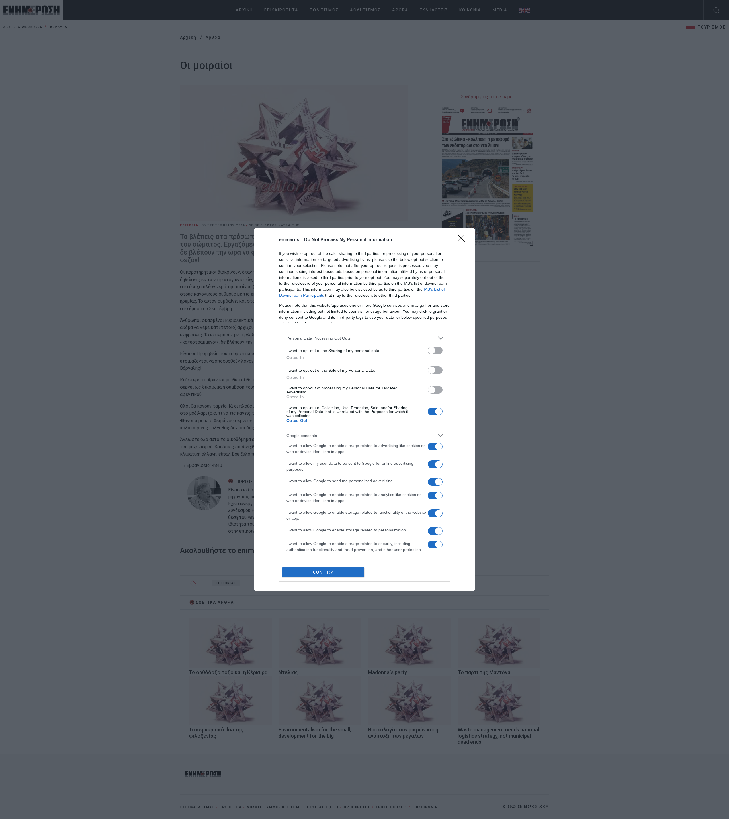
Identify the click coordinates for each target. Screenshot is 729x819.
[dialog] (364, 409)
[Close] (463, 240)
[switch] (435, 350)
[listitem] (364, 338)
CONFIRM (323, 572)
